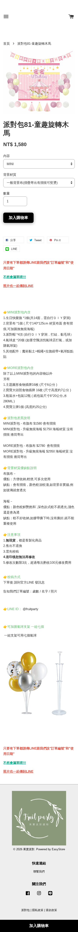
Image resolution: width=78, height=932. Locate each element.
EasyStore (58, 849)
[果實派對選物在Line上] (50, 895)
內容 (6, 156)
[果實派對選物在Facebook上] (28, 895)
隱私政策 (37, 910)
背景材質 (9, 174)
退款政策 (51, 910)
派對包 (25, 910)
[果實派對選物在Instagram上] (39, 895)
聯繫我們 (39, 871)
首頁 (6, 43)
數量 (6, 193)
